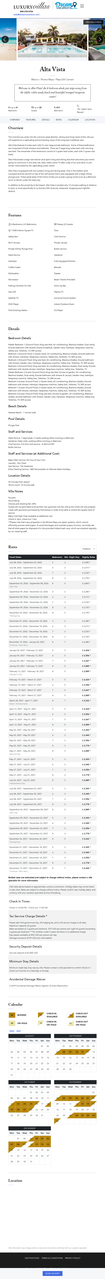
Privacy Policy (72, 1258)
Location (90, 119)
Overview (15, 119)
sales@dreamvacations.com (26, 14)
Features (31, 119)
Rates (59, 119)
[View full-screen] (93, 22)
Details (46, 119)
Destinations (32, 1258)
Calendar (73, 119)
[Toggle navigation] (82, 6)
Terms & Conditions (52, 1258)
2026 (11, 1031)
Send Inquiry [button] (52, 1273)
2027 (18, 1031)
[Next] (100, 39)
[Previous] (5, 39)
